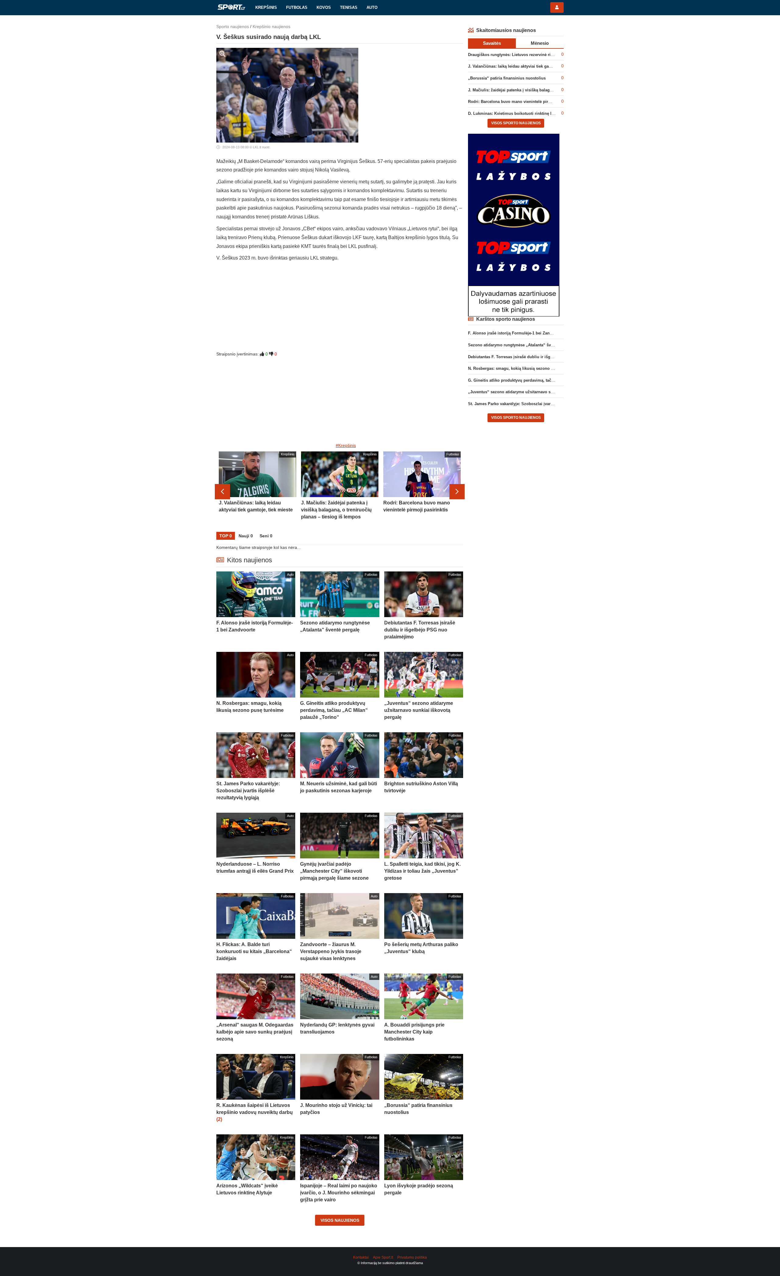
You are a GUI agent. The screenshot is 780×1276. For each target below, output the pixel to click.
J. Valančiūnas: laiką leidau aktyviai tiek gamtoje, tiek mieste (525, 66)
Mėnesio (540, 43)
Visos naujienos (340, 1220)
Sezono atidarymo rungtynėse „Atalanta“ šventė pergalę (521, 345)
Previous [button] (222, 491)
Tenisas (348, 7)
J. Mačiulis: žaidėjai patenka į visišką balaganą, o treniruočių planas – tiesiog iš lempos (551, 90)
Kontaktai (361, 1257)
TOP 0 (225, 535)
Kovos (324, 7)
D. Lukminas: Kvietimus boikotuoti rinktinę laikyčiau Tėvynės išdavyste (535, 113)
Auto (372, 7)
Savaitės (492, 43)
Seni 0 (266, 535)
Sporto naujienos (232, 26)
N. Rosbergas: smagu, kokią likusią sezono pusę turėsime (523, 368)
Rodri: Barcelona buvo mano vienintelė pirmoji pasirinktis (523, 101)
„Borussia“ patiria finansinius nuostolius (507, 78)
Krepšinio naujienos (271, 26)
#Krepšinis (346, 445)
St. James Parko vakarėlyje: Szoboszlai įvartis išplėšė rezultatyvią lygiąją (537, 403)
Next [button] (457, 491)
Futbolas (296, 7)
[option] (257, 491)
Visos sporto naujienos (516, 123)
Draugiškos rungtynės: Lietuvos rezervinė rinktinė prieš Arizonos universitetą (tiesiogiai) (551, 54)
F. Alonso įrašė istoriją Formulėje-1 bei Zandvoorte (516, 333)
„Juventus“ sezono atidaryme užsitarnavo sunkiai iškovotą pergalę (531, 392)
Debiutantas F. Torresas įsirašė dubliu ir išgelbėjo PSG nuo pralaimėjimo (537, 357)
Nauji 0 (246, 535)
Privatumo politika (412, 1257)
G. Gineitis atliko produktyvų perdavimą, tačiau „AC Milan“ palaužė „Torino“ (540, 380)
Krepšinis (266, 7)
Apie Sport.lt (383, 1257)
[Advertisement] (339, 308)
